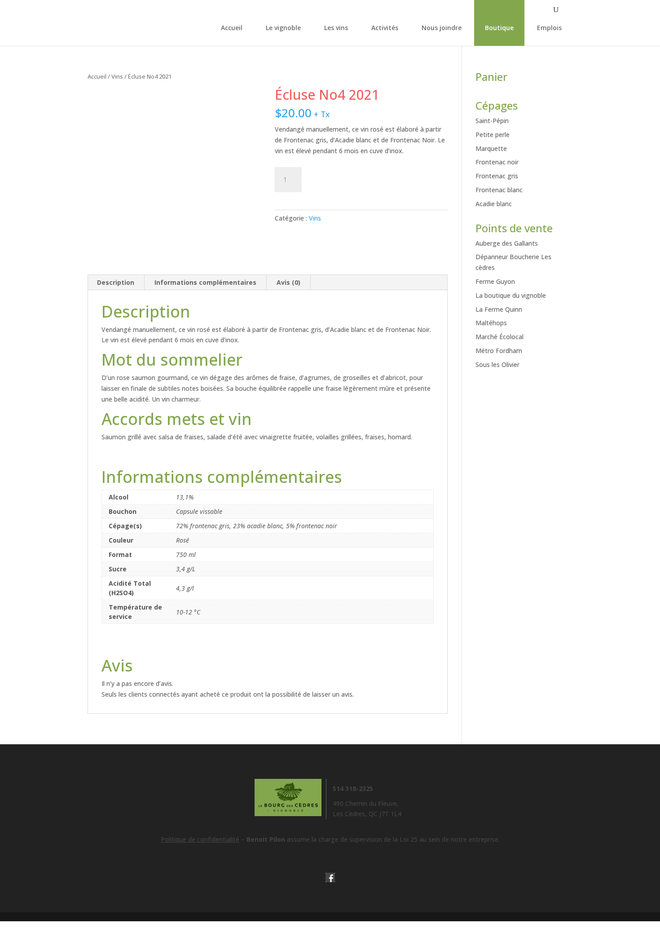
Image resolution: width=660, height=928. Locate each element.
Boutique (499, 27)
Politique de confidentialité (200, 839)
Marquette (491, 148)
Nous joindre (442, 27)
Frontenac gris (496, 176)
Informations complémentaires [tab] (205, 282)
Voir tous (509, 389)
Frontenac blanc (499, 190)
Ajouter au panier (360, 177)
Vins (117, 76)
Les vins (336, 27)
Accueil (231, 27)
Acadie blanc (493, 203)
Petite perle (492, 134)
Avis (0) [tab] (288, 282)
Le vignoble (283, 27)
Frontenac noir (497, 162)
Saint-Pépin (492, 120)
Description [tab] (115, 282)
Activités (384, 27)
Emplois (549, 27)
